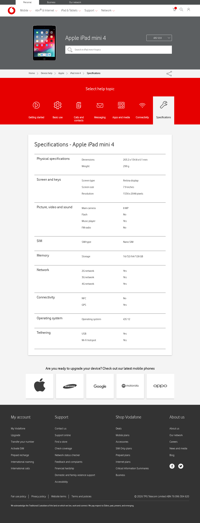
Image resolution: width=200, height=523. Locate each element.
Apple (61, 73)
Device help (46, 73)
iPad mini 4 (75, 73)
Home (32, 73)
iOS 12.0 (158, 38)
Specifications (93, 73)
